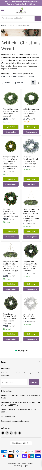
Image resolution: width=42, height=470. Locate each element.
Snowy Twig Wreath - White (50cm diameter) (29, 316)
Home (3, 25)
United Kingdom (20, 443)
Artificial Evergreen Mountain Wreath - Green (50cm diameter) (10, 112)
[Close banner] (39, 3)
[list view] (38, 82)
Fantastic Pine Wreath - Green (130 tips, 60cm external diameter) (10, 212)
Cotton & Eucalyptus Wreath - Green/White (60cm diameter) (30, 160)
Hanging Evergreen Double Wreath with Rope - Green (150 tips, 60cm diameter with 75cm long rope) (31, 215)
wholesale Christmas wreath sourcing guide (17, 76)
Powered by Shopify (21, 466)
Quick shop (11, 127)
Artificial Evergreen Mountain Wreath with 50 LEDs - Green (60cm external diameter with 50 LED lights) (10, 162)
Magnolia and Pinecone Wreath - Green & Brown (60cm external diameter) (30, 266)
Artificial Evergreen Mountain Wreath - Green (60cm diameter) (31, 112)
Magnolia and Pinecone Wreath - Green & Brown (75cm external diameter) (10, 318)
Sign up (33, 382)
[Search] (38, 18)
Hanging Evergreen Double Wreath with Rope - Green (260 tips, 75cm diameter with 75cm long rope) (10, 267)
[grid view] (33, 82)
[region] (21, 3)
